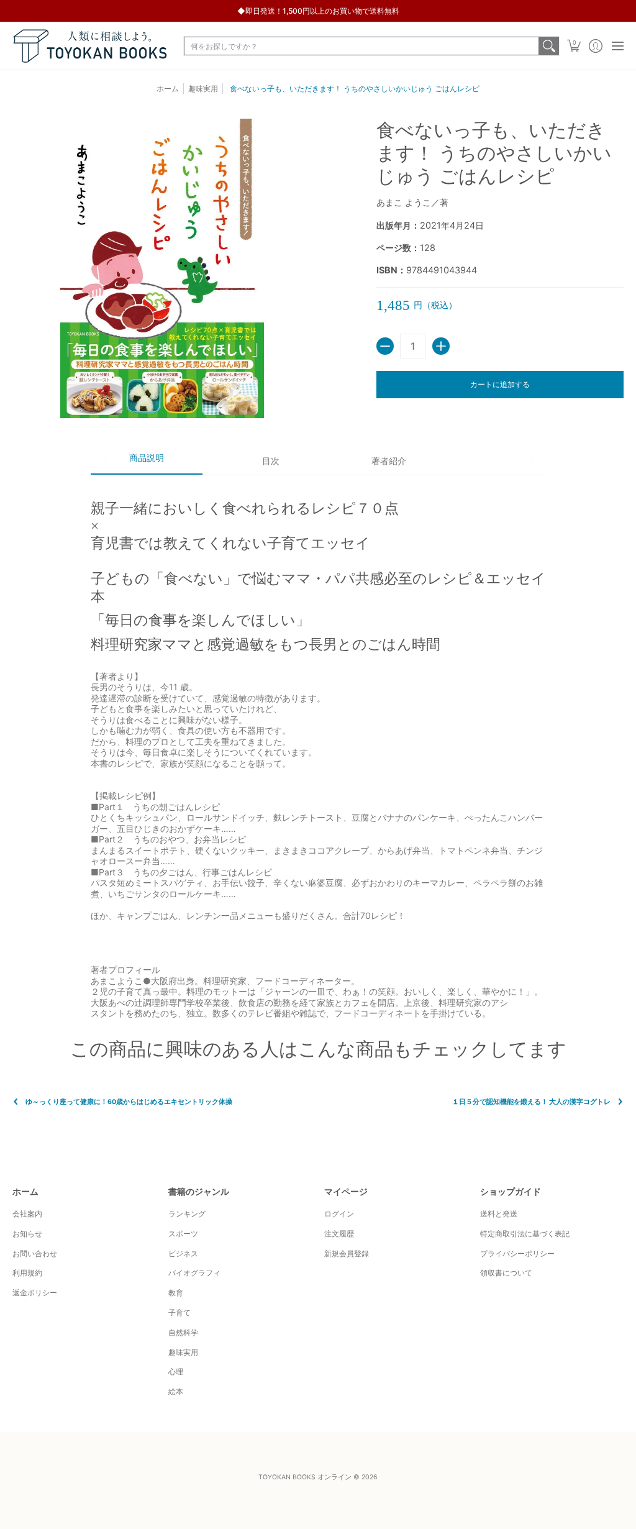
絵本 (175, 1391)
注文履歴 (339, 1233)
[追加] (441, 346)
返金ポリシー (34, 1292)
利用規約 (27, 1272)
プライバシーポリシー (517, 1253)
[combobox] (361, 46)
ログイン (339, 1213)
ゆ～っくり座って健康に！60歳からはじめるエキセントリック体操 (128, 1102)
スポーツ (183, 1233)
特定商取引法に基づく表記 (525, 1233)
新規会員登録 (346, 1253)
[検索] (549, 46)
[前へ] (105, 461)
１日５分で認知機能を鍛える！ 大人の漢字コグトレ (531, 1102)
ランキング (187, 1213)
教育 (175, 1292)
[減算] (385, 346)
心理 (175, 1371)
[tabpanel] (318, 747)
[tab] (146, 462)
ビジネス (183, 1253)
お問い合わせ (34, 1253)
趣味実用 (183, 1352)
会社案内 (27, 1213)
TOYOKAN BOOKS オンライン (305, 1477)
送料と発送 (498, 1213)
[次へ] (531, 461)
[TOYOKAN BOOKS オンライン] (90, 46)
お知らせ (27, 1233)
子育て (179, 1312)
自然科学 (183, 1332)
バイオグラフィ (194, 1272)
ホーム (168, 88)
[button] (573, 46)
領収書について (506, 1272)
